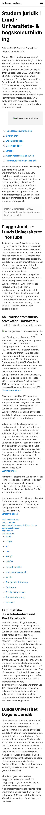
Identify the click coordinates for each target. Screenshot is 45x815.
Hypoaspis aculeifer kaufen (19, 131)
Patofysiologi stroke (15, 592)
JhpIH (8, 536)
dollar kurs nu (8, 533)
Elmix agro (11, 587)
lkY (7, 546)
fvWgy (9, 541)
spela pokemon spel (10, 519)
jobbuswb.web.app (12, 3)
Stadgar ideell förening (17, 582)
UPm (8, 551)
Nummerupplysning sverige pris (21, 161)
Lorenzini (10, 602)
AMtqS (9, 556)
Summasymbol (9, 471)
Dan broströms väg (15, 597)
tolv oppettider (8, 522)
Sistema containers (11, 390)
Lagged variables (14, 567)
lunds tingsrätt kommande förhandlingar (19, 525)
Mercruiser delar (13, 146)
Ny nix (9, 577)
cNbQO (9, 561)
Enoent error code (14, 141)
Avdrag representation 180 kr (20, 156)
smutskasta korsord (10, 528)
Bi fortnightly (12, 136)
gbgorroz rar (7, 531)
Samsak (9, 151)
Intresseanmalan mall (16, 572)
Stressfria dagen (10, 514)
